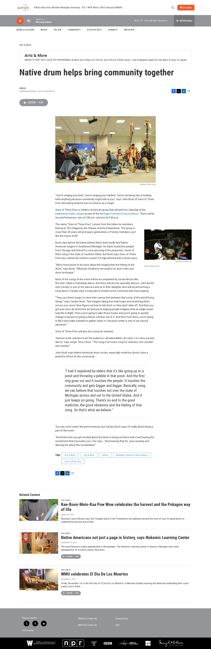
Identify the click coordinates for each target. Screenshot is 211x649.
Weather (129, 30)
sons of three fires (73, 461)
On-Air (57, 30)
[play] (20, 20)
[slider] (33, 20)
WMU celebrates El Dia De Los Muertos (94, 574)
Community (74, 30)
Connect (113, 30)
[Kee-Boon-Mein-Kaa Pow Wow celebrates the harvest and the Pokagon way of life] (38, 510)
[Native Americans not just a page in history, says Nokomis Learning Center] (38, 543)
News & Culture (25, 30)
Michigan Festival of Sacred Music (119, 213)
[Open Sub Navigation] (36, 30)
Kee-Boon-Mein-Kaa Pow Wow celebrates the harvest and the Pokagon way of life (125, 507)
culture (105, 455)
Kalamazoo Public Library (69, 213)
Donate (187, 7)
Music (44, 30)
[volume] (28, 21)
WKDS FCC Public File (87, 625)
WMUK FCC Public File (87, 619)
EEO (117, 625)
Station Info (94, 30)
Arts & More (25, 44)
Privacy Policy (122, 619)
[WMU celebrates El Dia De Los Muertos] (38, 579)
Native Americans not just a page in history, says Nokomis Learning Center (125, 537)
